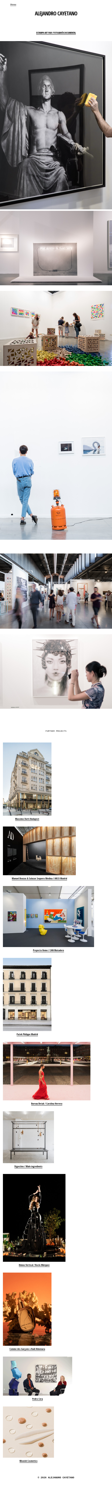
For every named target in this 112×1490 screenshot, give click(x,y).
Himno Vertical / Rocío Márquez (34, 1265)
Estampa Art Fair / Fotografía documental (56, 32)
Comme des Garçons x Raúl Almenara (27, 1349)
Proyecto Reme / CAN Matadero (48, 950)
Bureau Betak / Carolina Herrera (46, 1103)
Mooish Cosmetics (28, 1460)
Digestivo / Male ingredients (28, 1166)
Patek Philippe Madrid (27, 1034)
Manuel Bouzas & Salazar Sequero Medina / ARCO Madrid (39, 878)
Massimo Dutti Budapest (27, 818)
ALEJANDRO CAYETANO (56, 13)
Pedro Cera (37, 1398)
